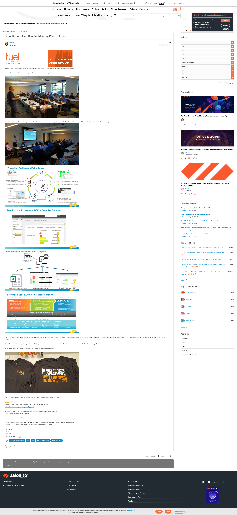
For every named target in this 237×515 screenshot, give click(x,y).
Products (95, 9)
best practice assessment (17, 440)
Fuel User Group (15, 437)
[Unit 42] (143, 9)
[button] (159, 512)
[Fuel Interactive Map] (175, 9)
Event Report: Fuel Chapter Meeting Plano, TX (33, 36)
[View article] (207, 104)
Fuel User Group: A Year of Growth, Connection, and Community (204, 116)
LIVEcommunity (8, 23)
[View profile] (182, 119)
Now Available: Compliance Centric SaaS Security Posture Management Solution (206, 227)
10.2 (183, 50)
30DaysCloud (185, 78)
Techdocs (132, 501)
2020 (183, 66)
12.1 (183, 58)
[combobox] (143, 16)
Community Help (135, 489)
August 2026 (184, 338)
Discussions (68, 9)
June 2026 (184, 346)
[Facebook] (221, 482)
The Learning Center (136, 493)
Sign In (170, 3)
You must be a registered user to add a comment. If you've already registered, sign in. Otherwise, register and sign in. (38, 462)
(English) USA (152, 3)
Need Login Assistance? (226, 29)
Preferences (179, 511)
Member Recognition (119, 9)
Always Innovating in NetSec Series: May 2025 (195, 208)
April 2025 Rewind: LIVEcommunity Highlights (195, 214)
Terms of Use (71, 489)
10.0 (183, 43)
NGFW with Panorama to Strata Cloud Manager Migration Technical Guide (203, 252)
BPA (28, 440)
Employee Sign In (179, 3)
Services (105, 9)
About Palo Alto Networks (13, 485)
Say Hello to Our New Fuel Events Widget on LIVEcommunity (200, 221)
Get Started (56, 9)
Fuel (33, 440)
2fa (183, 70)
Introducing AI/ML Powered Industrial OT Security (196, 234)
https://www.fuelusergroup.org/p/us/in (17, 413)
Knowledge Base (135, 497)
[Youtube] (209, 482)
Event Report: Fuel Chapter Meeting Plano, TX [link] (52, 23)
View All (183, 280)
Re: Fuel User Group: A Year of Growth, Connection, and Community (201, 259)
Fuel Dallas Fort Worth (43, 440)
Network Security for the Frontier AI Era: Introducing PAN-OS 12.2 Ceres (207, 149)
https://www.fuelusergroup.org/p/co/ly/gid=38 (19, 407)
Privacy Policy (130, 510)
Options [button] (170, 43)
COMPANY (8, 481)
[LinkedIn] (215, 482)
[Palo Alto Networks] (34, 476)
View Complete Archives (188, 354)
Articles (86, 9)
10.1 (183, 46)
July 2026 (183, 342)
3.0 (183, 74)
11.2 (183, 54)
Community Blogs (28, 23)
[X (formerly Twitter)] (203, 482)
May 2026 (184, 350)
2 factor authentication (188, 62)
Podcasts (133, 9)
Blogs (78, 9)
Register (161, 3)
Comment (8, 465)
